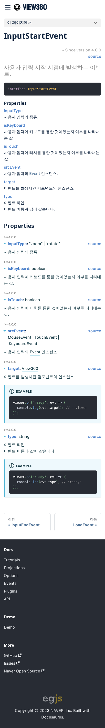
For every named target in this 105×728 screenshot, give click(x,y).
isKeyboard (14, 125)
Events (10, 583)
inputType (13, 110)
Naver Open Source (22, 671)
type (8, 196)
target (9, 181)
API (7, 598)
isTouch (11, 146)
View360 (30, 368)
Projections (14, 567)
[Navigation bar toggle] (7, 7)
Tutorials (12, 559)
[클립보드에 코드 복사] (95, 89)
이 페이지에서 (19, 22)
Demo (9, 627)
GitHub (10, 655)
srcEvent (12, 167)
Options (11, 575)
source (94, 56)
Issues (9, 663)
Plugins (10, 591)
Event (34, 173)
